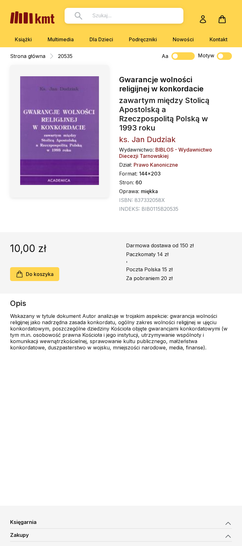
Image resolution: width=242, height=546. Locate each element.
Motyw (206, 55)
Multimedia (61, 39)
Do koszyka (40, 274)
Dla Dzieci (101, 39)
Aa (165, 56)
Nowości (183, 39)
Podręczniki (143, 39)
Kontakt (219, 39)
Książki (23, 39)
